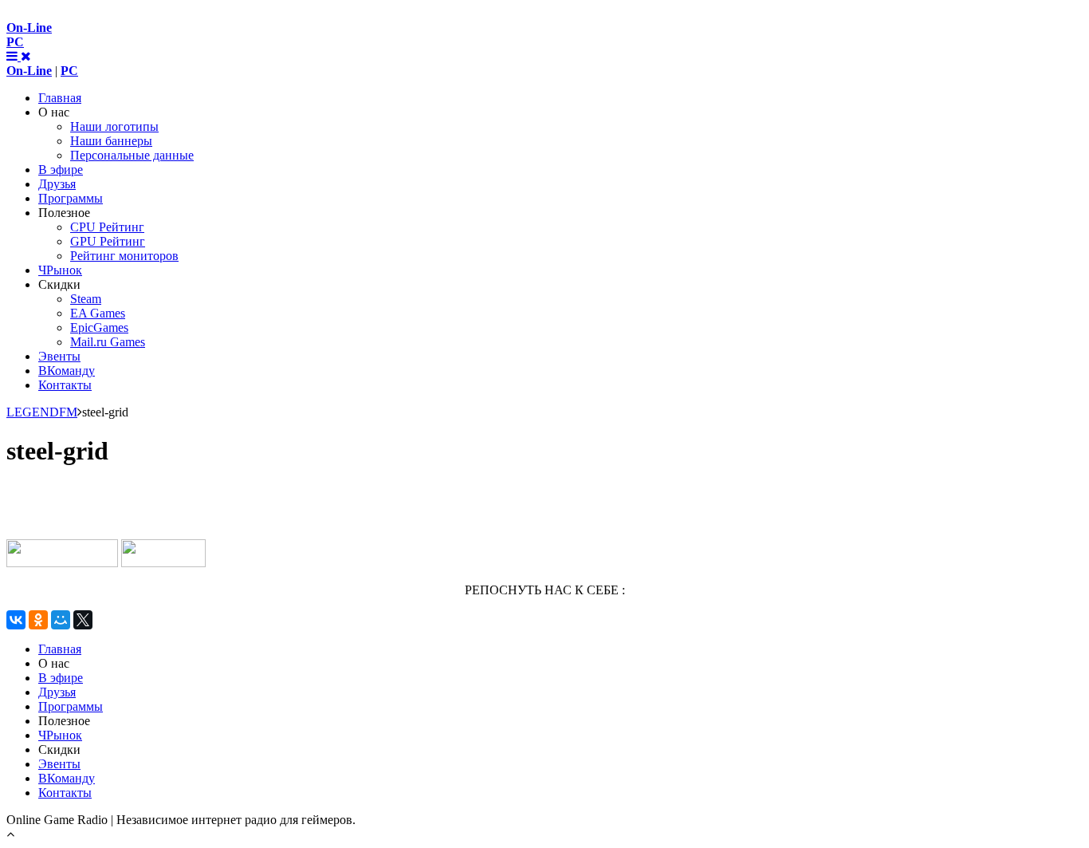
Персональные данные (132, 155)
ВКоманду (66, 370)
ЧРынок (60, 270)
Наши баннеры (111, 141)
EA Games (97, 313)
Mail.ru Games (107, 342)
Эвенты (59, 356)
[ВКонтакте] (16, 619)
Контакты (65, 385)
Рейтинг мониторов (124, 255)
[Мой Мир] (60, 619)
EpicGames (99, 327)
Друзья (57, 184)
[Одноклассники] (38, 619)
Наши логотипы (114, 126)
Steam (85, 299)
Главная (59, 98)
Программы (70, 198)
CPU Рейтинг (107, 227)
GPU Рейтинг (107, 241)
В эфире (60, 169)
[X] (82, 619)
